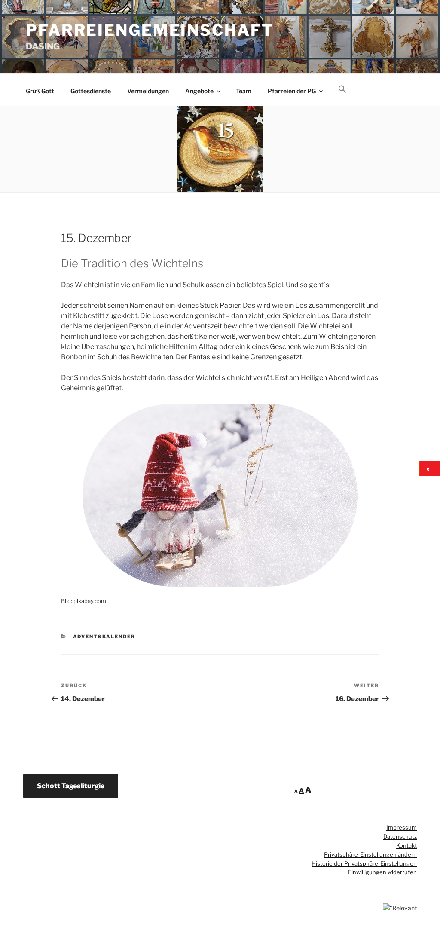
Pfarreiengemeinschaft (149, 30)
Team (243, 91)
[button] (342, 89)
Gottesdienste (90, 91)
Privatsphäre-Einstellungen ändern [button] (370, 854)
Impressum (401, 827)
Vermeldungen (148, 91)
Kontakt (406, 845)
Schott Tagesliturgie (70, 786)
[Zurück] (430, 468)
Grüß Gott (40, 91)
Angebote (199, 91)
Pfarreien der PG (292, 91)
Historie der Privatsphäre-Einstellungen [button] (364, 863)
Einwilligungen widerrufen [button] (382, 872)
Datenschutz (400, 836)
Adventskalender (104, 637)
